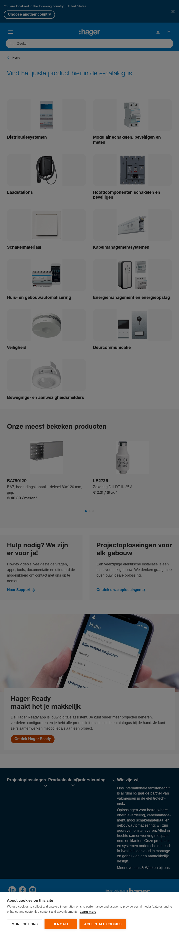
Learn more (88, 911)
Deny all (61, 924)
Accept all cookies (102, 924)
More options (25, 924)
